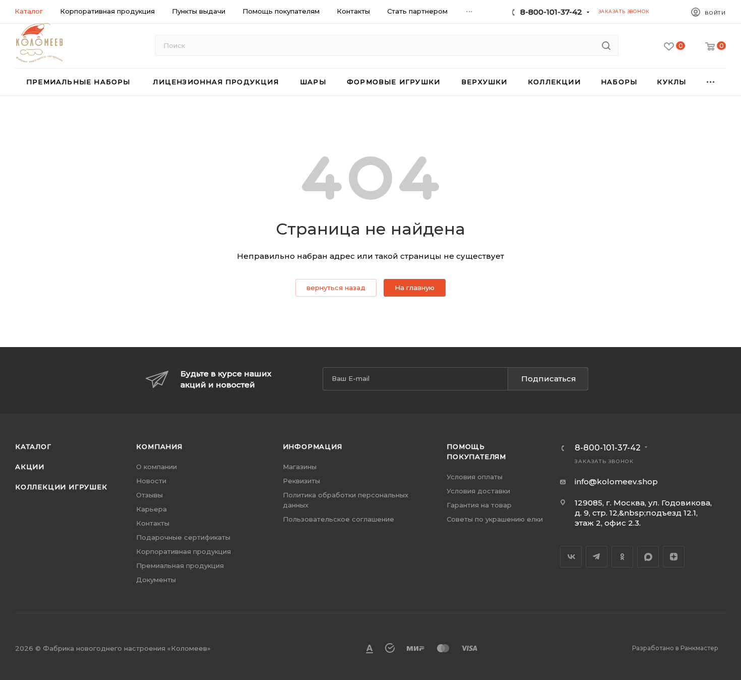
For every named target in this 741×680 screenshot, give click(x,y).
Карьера (151, 509)
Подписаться (548, 378)
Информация (312, 446)
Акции (29, 467)
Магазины (300, 467)
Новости (151, 481)
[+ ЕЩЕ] (711, 82)
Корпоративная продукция (183, 551)
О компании (156, 467)
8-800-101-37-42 (551, 12)
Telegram (596, 557)
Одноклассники (622, 557)
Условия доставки (478, 491)
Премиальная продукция (180, 565)
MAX (648, 557)
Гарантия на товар (479, 505)
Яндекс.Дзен (674, 557)
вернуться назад (335, 288)
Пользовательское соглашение (338, 519)
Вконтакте (571, 557)
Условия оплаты (475, 477)
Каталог (33, 446)
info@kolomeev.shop (616, 481)
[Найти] (606, 45)
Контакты (152, 523)
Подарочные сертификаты (183, 537)
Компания (159, 446)
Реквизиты (301, 481)
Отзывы (149, 495)
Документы (156, 580)
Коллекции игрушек (61, 487)
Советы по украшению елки (495, 519)
